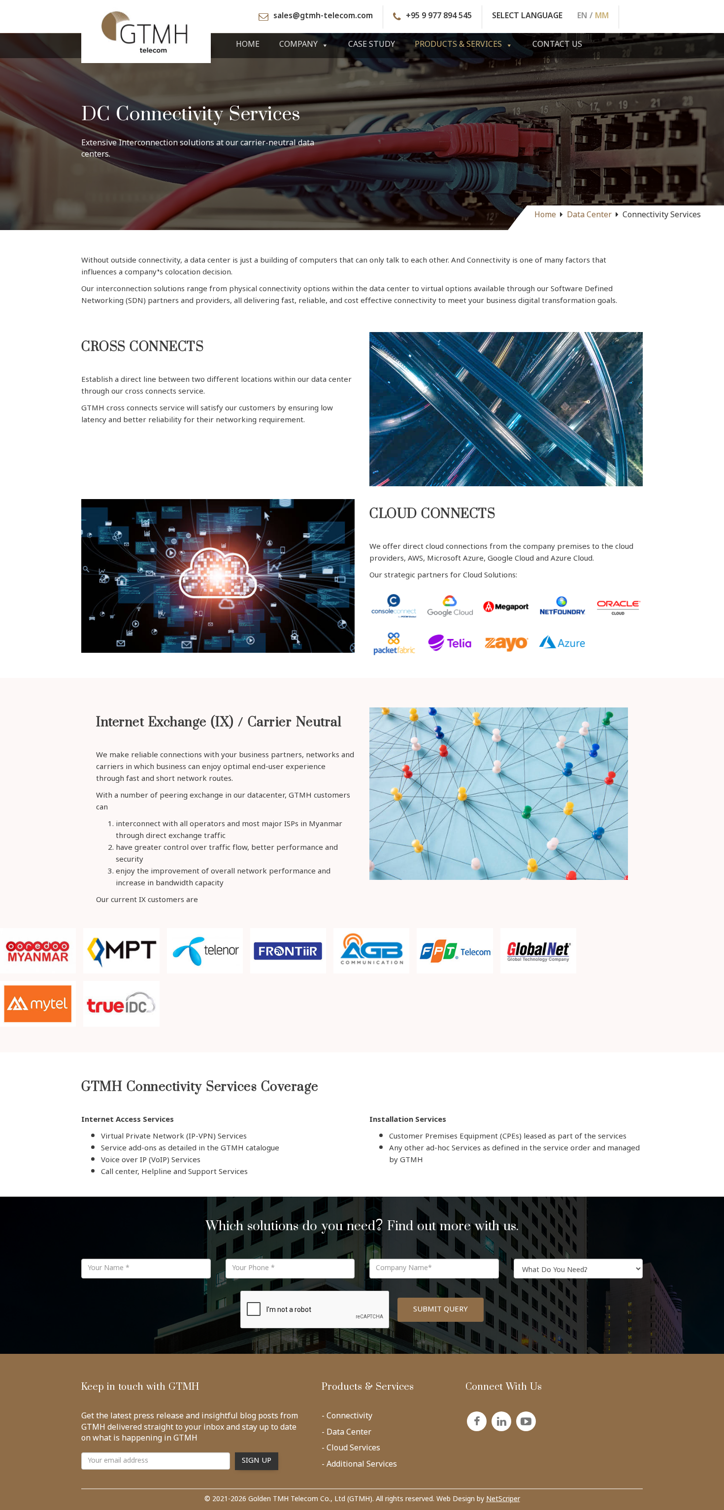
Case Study (371, 45)
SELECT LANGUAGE (527, 17)
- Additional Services (359, 1467)
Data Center (589, 215)
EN (582, 17)
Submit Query (440, 1310)
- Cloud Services (351, 1450)
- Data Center (346, 1435)
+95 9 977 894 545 (439, 17)
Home (248, 45)
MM (602, 17)
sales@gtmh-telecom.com (323, 17)
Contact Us (557, 45)
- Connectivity (347, 1418)
